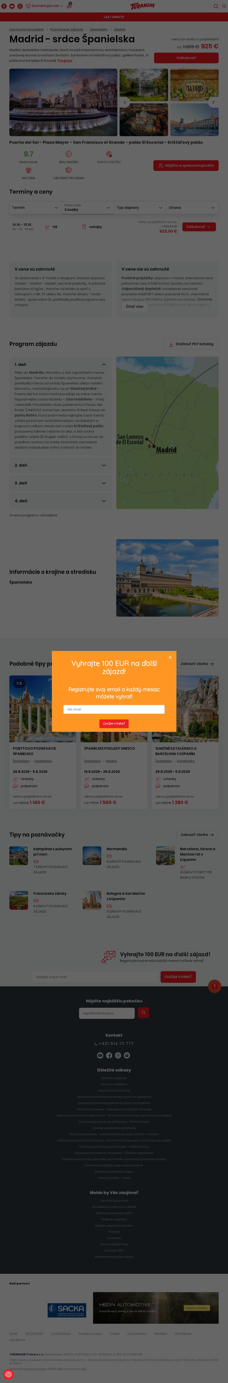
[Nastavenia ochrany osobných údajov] (8, 1374)
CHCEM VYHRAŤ (114, 724)
